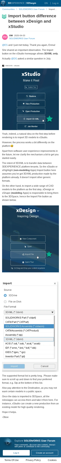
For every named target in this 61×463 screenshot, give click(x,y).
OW (11, 35)
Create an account (44, 453)
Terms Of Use (11, 460)
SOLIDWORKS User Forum (22, 38)
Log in (16, 453)
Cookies (52, 460)
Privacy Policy (33, 460)
